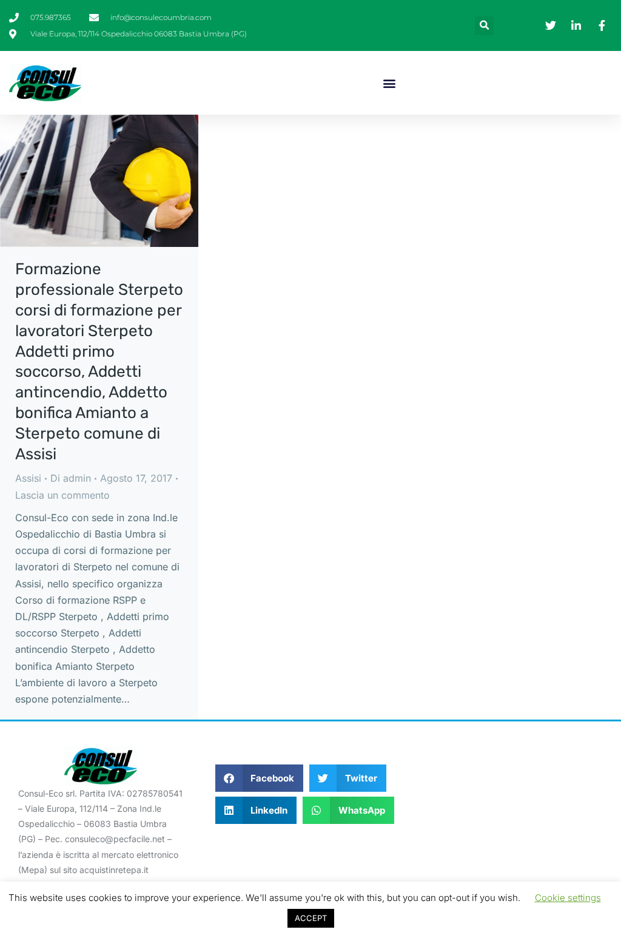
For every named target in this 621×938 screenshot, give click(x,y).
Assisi (28, 478)
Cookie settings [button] (568, 897)
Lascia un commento (62, 495)
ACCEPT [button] (311, 918)
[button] (484, 25)
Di (70, 478)
